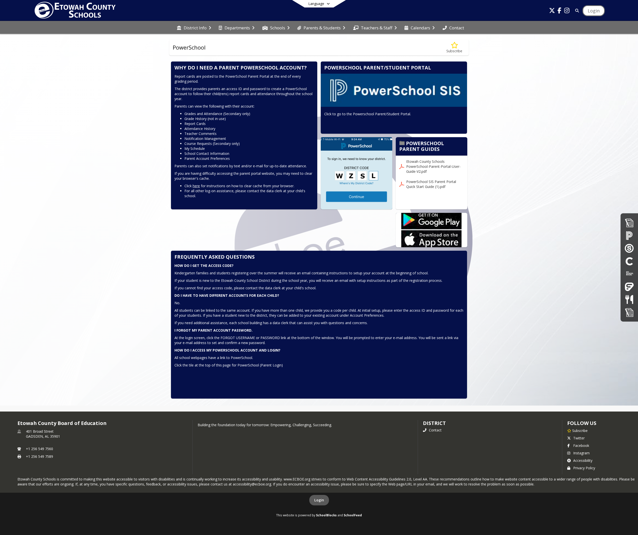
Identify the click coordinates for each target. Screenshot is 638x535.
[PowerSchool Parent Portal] (629, 235)
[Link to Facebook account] (559, 11)
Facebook (581, 445)
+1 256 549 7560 (39, 448)
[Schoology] (629, 248)
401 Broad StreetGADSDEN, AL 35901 (43, 434)
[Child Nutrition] (629, 299)
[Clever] (629, 261)
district (434, 423)
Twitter (579, 438)
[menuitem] (194, 27)
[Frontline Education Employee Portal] (629, 287)
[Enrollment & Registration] (629, 223)
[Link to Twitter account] (552, 11)
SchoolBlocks (326, 515)
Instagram (581, 453)
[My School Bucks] (629, 274)
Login (319, 500)
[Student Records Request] (629, 312)
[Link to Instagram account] (567, 11)
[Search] (576, 10)
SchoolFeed (353, 515)
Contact (435, 430)
